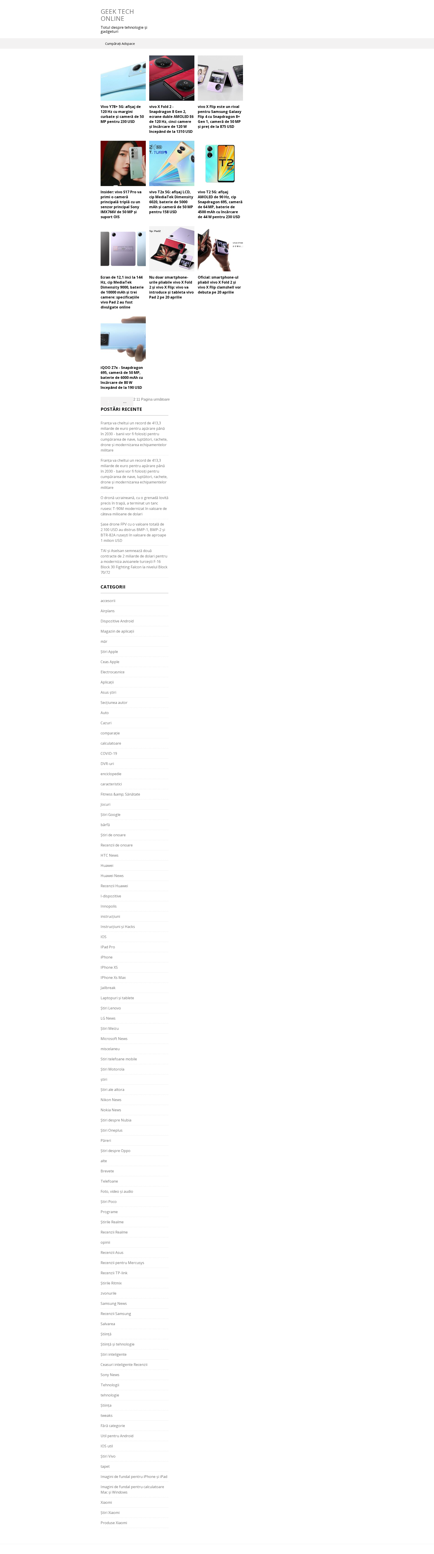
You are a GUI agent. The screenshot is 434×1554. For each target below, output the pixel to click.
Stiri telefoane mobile (119, 1059)
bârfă (105, 824)
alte (104, 1160)
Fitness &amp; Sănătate (120, 794)
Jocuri (105, 804)
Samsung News (114, 1303)
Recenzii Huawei (114, 885)
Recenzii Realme (114, 1232)
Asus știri (108, 692)
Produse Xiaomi (114, 1522)
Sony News (110, 1374)
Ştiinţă (106, 1334)
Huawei (107, 865)
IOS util (107, 1446)
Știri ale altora (112, 1089)
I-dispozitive (111, 896)
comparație (110, 733)
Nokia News (111, 1109)
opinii (105, 1242)
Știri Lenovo (111, 1008)
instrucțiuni (110, 916)
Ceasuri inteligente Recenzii (124, 1364)
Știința (106, 1405)
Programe (109, 1211)
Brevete (107, 1171)
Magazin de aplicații (117, 631)
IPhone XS (109, 967)
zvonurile (108, 1293)
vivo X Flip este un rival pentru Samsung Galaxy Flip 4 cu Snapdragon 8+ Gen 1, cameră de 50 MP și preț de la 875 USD (219, 116)
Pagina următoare (155, 399)
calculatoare (111, 743)
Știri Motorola (112, 1069)
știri (104, 1079)
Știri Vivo (108, 1456)
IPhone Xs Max (113, 977)
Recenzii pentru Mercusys (122, 1262)
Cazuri (106, 722)
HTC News (109, 855)
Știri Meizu (110, 1028)
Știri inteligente (114, 1354)
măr (104, 641)
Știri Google (110, 814)
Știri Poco (109, 1201)
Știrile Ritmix (111, 1283)
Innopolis (109, 906)
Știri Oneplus (112, 1130)
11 (138, 399)
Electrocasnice (113, 671)
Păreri (106, 1140)
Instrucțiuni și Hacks (118, 926)
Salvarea (108, 1323)
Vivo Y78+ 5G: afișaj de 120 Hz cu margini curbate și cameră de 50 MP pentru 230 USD (122, 114)
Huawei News (112, 875)
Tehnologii (110, 1384)
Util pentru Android (117, 1435)
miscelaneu (110, 1048)
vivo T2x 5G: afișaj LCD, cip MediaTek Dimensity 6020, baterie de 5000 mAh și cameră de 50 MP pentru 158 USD (171, 201)
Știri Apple (109, 651)
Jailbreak (108, 987)
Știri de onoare (113, 834)
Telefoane (109, 1181)
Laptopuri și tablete (117, 997)
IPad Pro (108, 946)
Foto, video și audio (117, 1191)
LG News (108, 1018)
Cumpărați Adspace (120, 43)
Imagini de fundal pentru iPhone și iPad (134, 1476)
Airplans (108, 610)
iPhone (107, 957)
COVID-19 (109, 753)
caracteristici (111, 784)
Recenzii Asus (112, 1252)
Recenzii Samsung (116, 1313)
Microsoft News (114, 1038)
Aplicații (107, 682)
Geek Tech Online (117, 15)
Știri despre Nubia (116, 1120)
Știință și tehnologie (117, 1344)
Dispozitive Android (117, 621)
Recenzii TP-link (114, 1272)
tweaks (107, 1415)
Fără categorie (113, 1425)
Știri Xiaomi (110, 1512)
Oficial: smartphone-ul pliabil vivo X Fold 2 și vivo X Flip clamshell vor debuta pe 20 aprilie (219, 285)
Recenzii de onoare (117, 845)
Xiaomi (106, 1502)
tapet (105, 1466)
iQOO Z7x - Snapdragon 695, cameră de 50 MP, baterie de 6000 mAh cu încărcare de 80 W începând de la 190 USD (122, 377)
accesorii (108, 600)
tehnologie (110, 1395)
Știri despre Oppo (115, 1150)
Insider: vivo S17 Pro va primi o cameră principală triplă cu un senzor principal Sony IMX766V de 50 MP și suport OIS (121, 204)
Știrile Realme (112, 1221)
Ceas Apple (110, 661)
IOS (103, 936)
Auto (105, 712)
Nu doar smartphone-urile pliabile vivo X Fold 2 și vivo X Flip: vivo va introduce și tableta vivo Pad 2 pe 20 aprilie (171, 287)
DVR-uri (107, 763)
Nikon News (111, 1099)
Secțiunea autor (114, 702)
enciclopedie (111, 773)
